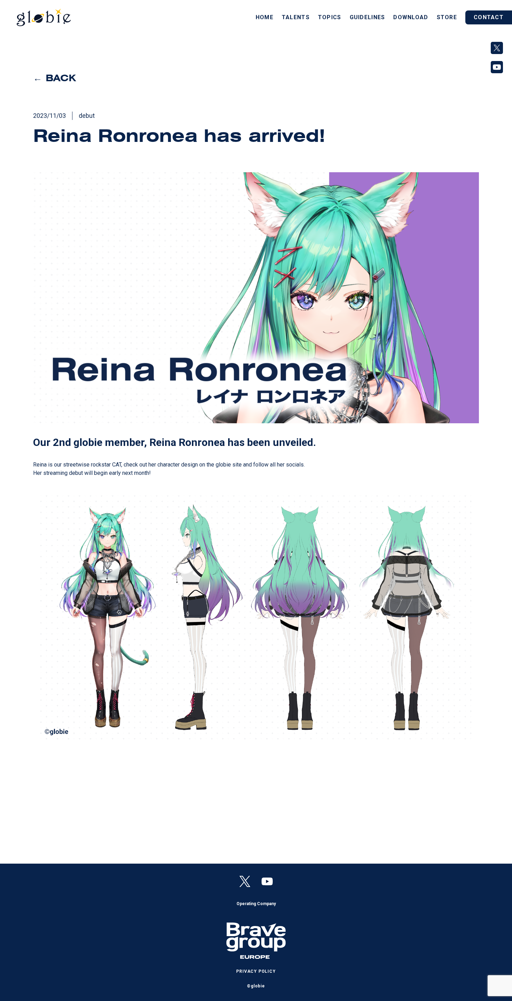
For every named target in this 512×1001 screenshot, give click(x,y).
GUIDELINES (367, 17)
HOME (264, 17)
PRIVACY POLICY (256, 971)
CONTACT (489, 17)
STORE (447, 17)
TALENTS (296, 17)
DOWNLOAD (410, 17)
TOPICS (329, 17)
